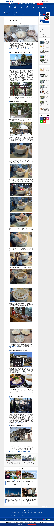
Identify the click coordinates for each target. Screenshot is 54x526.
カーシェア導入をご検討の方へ (13, 3)
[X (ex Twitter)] (44, 118)
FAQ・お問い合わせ (21, 3)
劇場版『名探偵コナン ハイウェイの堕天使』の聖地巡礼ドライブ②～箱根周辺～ (29, 483)
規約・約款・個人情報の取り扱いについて (18, 519)
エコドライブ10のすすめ (37, 519)
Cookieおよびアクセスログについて (43, 522)
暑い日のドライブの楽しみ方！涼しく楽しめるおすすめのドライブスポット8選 (13, 483)
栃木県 (22, 512)
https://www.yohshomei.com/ (19, 422)
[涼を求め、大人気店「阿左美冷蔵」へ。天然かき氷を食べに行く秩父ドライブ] (29, 492)
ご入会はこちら (31, 524)
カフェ (11, 451)
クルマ (33, 7)
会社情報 (14, 522)
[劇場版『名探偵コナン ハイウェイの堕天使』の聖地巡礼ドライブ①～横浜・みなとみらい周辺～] (13, 492)
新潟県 (41, 512)
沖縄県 (25, 515)
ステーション (27, 7)
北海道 (12, 512)
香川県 (15, 515)
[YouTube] (44, 121)
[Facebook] (41, 118)
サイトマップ (31, 519)
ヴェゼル (16, 451)
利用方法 (15, 7)
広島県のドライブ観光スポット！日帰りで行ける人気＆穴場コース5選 (46, 56)
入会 (38, 7)
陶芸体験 (28, 451)
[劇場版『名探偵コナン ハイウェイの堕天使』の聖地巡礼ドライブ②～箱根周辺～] (29, 475)
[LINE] (41, 121)
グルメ (13, 451)
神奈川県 (22, 451)
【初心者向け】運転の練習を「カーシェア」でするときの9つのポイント (46, 81)
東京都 (35, 512)
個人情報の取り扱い (36, 522)
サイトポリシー (10, 519)
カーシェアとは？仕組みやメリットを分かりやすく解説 (46, 97)
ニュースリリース (21, 522)
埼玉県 (28, 512)
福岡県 (18, 515)
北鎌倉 (19, 451)
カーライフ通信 (44, 7)
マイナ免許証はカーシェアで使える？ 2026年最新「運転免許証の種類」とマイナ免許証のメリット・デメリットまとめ (44, 47)
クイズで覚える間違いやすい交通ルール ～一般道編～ (46, 42)
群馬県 (25, 512)
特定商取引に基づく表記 (27, 519)
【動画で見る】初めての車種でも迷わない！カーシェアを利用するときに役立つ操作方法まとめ (44, 87)
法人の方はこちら (27, 3)
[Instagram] (47, 118)
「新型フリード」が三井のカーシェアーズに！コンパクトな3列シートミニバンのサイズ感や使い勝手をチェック (44, 103)
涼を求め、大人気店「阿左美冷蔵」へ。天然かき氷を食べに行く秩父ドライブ (29, 500)
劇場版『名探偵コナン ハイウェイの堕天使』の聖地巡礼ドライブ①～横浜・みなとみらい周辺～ (13, 500)
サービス (10, 7)
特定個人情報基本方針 (31, 522)
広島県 (12, 515)
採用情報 (17, 522)
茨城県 (18, 512)
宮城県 (15, 512)
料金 (21, 7)
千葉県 (32, 512)
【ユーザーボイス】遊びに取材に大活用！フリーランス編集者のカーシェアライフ (44, 76)
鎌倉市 (26, 451)
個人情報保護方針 (26, 522)
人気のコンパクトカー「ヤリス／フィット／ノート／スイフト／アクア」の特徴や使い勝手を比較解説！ (44, 61)
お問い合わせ (6, 519)
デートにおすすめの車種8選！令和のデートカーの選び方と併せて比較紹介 (44, 109)
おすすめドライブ (21, 18)
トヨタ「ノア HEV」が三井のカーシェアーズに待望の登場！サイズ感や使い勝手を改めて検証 (44, 52)
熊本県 (22, 515)
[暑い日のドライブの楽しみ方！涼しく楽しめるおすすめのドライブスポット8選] (13, 475)
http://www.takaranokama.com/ (13, 346)
